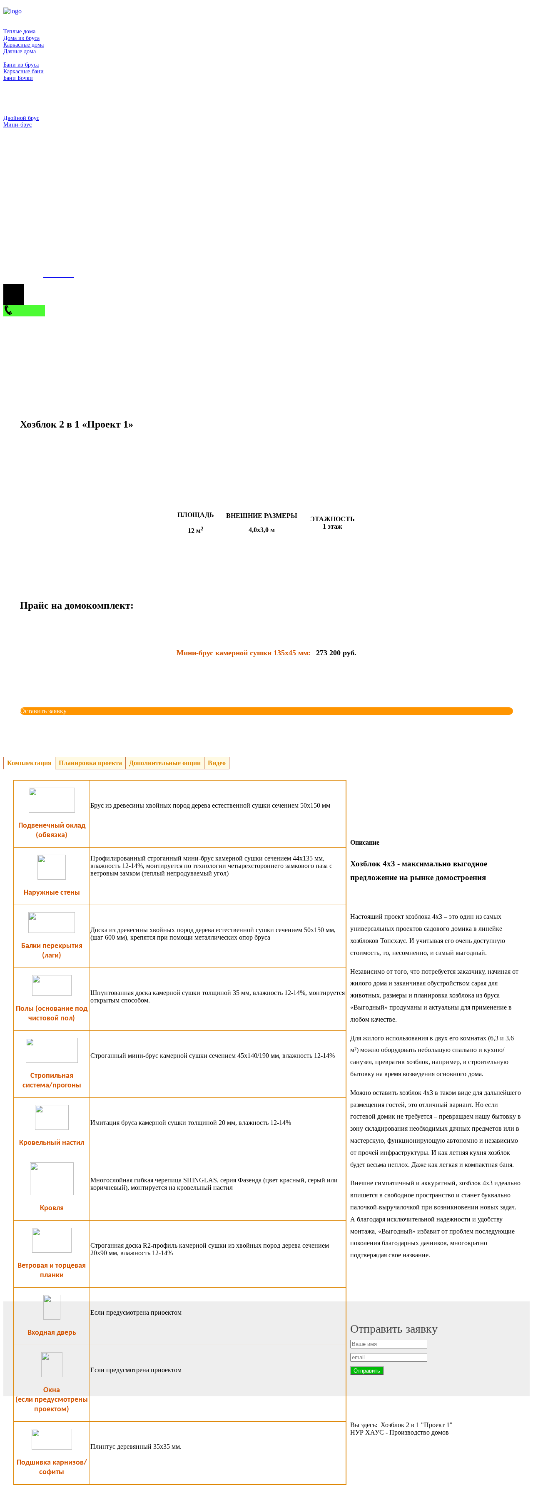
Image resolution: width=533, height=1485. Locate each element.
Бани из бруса (21, 65)
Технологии (18, 111)
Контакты (15, 138)
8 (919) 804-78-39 (27, 201)
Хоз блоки (16, 91)
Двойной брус (21, 118)
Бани (9, 58)
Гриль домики (21, 98)
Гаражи (12, 105)
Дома (10, 25)
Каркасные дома (23, 45)
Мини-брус (17, 125)
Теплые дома (19, 31)
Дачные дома (19, 51)
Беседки (13, 85)
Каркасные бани (23, 71)
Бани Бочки (18, 78)
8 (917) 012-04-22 (27, 265)
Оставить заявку (43, 710)
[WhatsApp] (114, 201)
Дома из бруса (21, 38)
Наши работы (20, 131)
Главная (13, 18)
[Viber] (239, 201)
